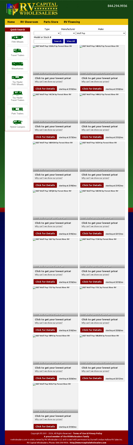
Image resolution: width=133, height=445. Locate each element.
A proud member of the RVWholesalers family (66, 436)
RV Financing (72, 21)
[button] (17, 39)
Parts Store (51, 21)
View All (71, 41)
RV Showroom (29, 21)
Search (57, 41)
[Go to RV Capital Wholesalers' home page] (32, 16)
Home (11, 21)
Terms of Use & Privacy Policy (87, 433)
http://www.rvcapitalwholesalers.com (88, 443)
